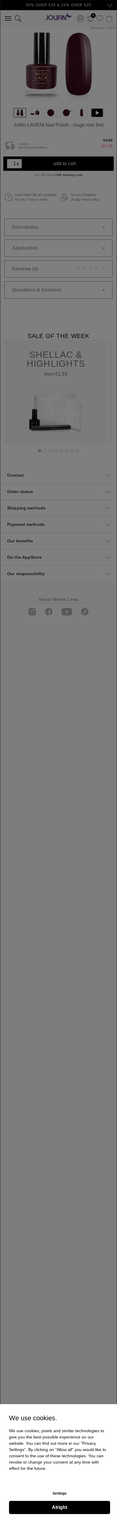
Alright (59, 1507)
